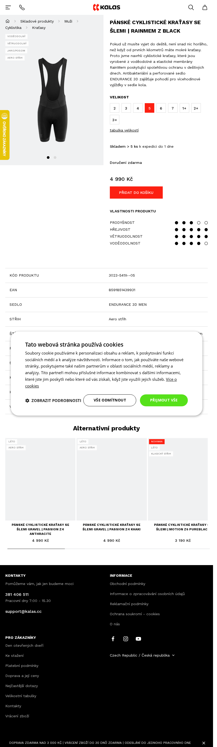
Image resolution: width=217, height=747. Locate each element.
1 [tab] (48, 157)
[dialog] (106, 373)
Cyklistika (13, 27)
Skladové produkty (37, 21)
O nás (115, 624)
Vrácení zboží (17, 716)
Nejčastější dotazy (21, 686)
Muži (68, 21)
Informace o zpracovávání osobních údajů (147, 594)
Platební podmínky (21, 665)
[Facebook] (113, 638)
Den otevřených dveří (24, 645)
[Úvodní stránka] (7, 21)
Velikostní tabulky (20, 696)
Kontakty (13, 706)
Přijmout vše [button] (164, 400)
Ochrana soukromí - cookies (135, 614)
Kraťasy (39, 27)
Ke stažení (14, 655)
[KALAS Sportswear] (106, 7)
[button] (53, 400)
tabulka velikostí (124, 130)
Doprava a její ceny (22, 676)
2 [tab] (55, 157)
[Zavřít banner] (204, 743)
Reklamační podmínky (129, 604)
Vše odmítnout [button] (110, 400)
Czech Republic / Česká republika (140, 655)
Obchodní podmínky (127, 584)
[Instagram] (126, 638)
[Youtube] (138, 638)
